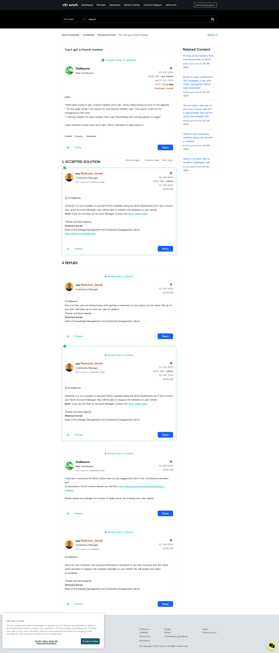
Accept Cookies (90, 641)
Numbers (91, 136)
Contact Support (153, 4)
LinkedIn (144, 632)
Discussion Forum (107, 35)
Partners (101, 4)
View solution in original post (80, 233)
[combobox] (151, 19)
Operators (114, 4)
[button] (68, 147)
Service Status (132, 4)
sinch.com (171, 4)
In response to (91, 182)
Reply (165, 147)
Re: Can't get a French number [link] (133, 35)
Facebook (145, 636)
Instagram (145, 640)
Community (88, 35)
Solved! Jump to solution (121, 60)
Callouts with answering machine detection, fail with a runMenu (198, 137)
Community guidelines (176, 636)
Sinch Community (70, 5)
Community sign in (205, 4)
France (78, 136)
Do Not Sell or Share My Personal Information (46, 642)
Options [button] (211, 35)
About (167, 632)
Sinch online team (137, 213)
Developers (87, 4)
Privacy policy (209, 632)
